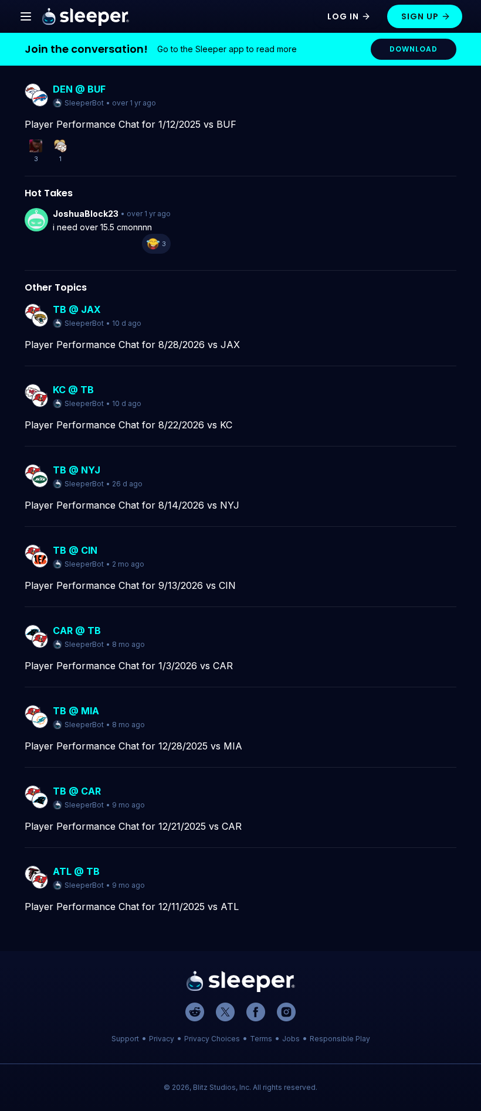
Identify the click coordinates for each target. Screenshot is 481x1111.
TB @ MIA (76, 711)
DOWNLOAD (413, 49)
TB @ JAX (77, 309)
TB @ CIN (75, 550)
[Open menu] (26, 16)
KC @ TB (73, 390)
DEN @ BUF (79, 89)
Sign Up (420, 16)
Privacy (161, 1038)
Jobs (291, 1038)
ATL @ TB (76, 871)
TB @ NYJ (76, 470)
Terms (261, 1038)
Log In (343, 16)
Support (125, 1038)
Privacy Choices (212, 1038)
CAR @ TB (77, 630)
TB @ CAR (77, 791)
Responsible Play (340, 1038)
